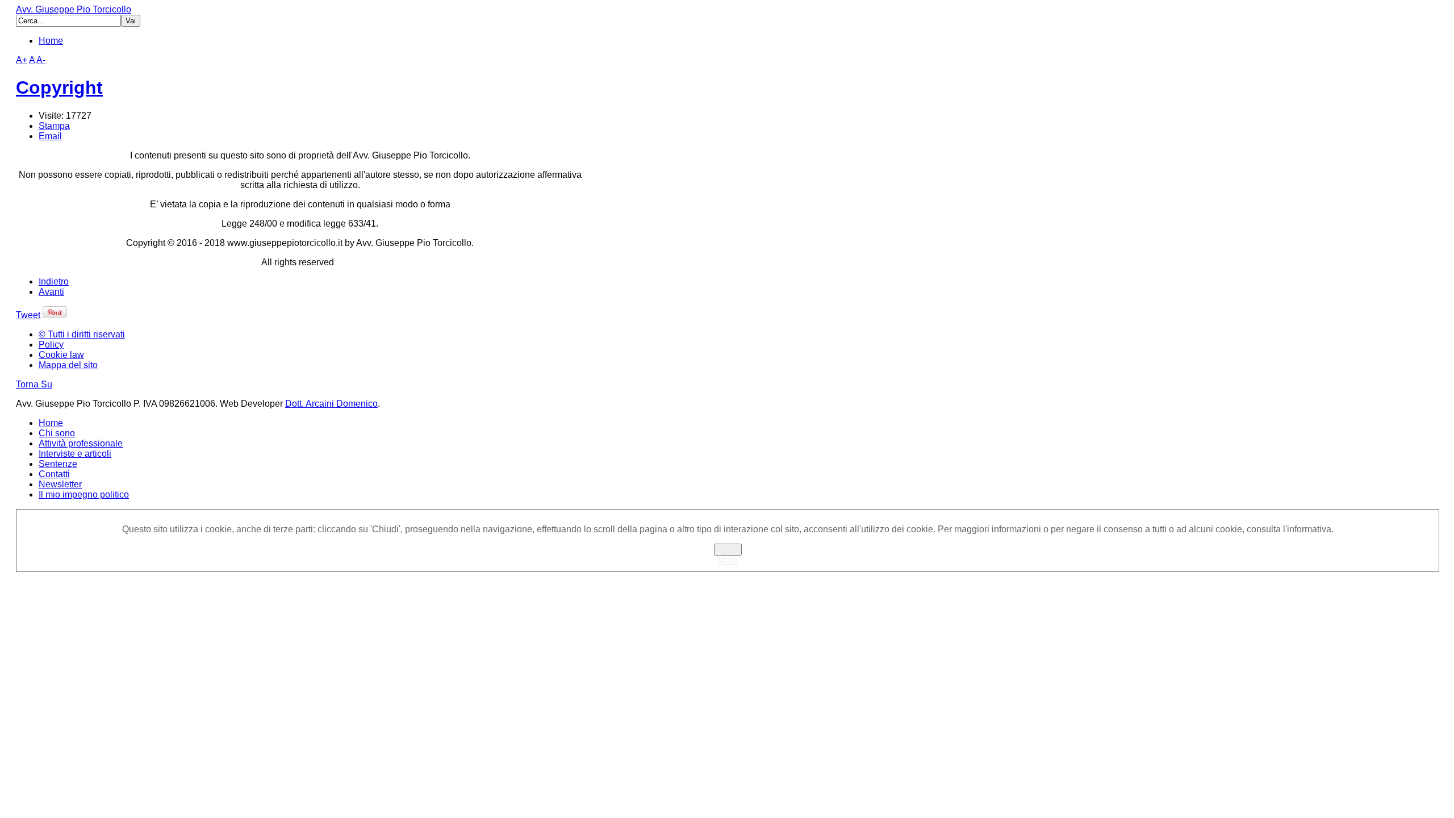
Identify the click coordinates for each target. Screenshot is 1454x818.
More (727, 560)
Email (50, 136)
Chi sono (57, 433)
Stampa (54, 126)
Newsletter (60, 484)
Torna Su (34, 384)
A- (40, 60)
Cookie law (61, 355)
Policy (51, 344)
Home (51, 40)
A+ (21, 60)
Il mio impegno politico (84, 494)
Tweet (28, 315)
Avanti (51, 292)
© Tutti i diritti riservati (82, 334)
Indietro (54, 281)
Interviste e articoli (75, 453)
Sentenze (58, 464)
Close (727, 549)
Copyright (59, 87)
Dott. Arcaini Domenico (331, 403)
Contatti (54, 474)
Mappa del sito (68, 365)
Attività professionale (81, 443)
